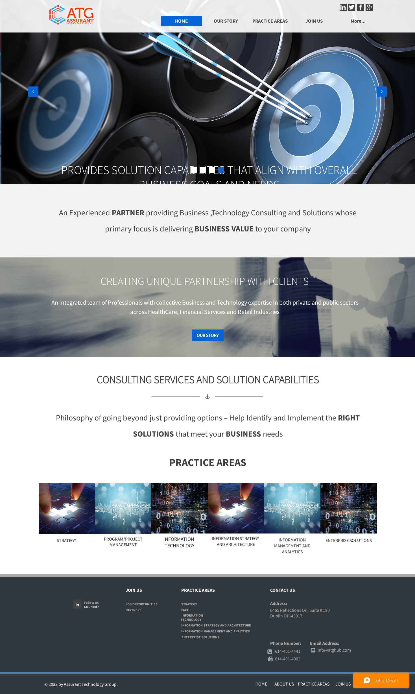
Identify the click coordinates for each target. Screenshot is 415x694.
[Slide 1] (194, 170)
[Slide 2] (203, 170)
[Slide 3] (212, 170)
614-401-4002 (287, 659)
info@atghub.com (333, 650)
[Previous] (33, 91)
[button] (314, 21)
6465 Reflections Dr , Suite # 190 (300, 610)
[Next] (382, 91)
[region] (67, 508)
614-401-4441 (287, 651)
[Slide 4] (221, 170)
